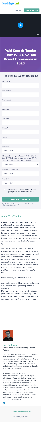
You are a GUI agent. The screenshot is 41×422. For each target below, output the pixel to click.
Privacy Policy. (13, 206)
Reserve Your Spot (32, 10)
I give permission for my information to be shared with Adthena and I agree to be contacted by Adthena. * (21, 191)
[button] (20, 25)
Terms (4, 206)
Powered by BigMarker (20, 417)
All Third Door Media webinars (20, 411)
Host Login (18, 10)
